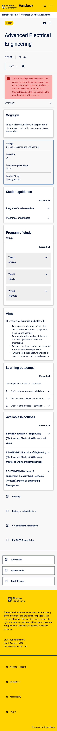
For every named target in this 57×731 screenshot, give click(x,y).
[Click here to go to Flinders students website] (9, 7)
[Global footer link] (16, 600)
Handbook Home (10, 15)
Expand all (44, 200)
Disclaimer (14, 682)
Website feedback (18, 667)
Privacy (13, 712)
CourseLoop (49, 727)
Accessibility (15, 697)
